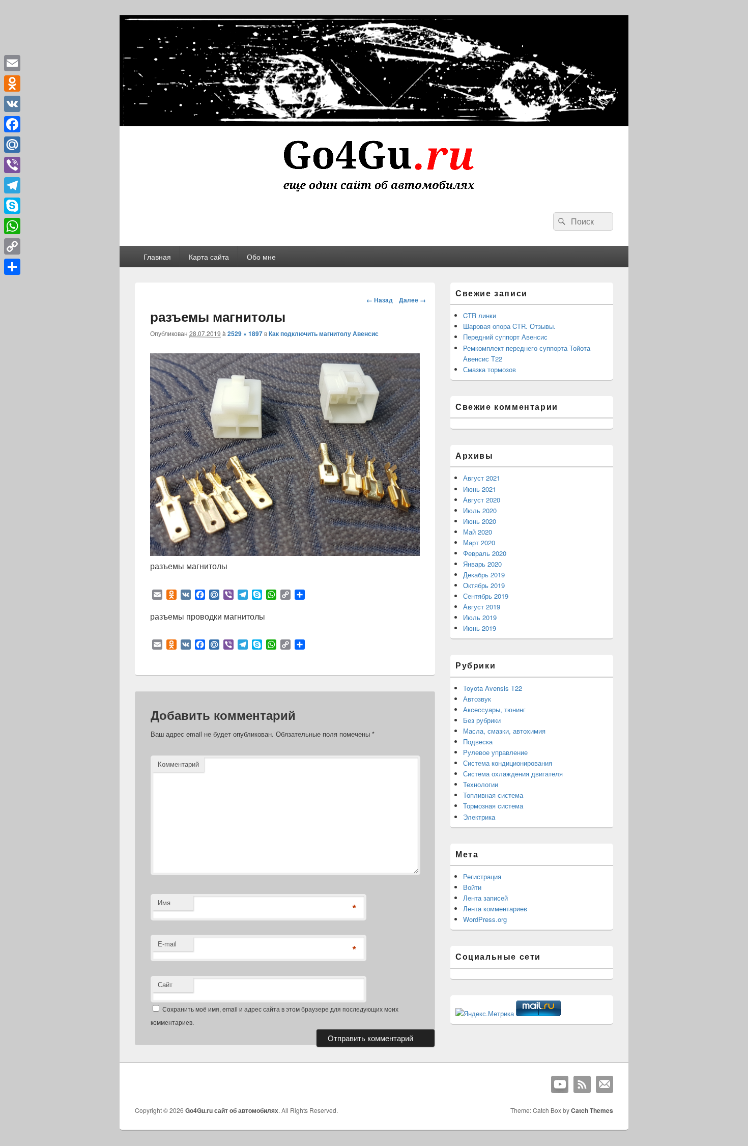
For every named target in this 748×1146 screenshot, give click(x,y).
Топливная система (493, 795)
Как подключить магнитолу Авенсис (324, 333)
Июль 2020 (480, 510)
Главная (157, 256)
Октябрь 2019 (484, 585)
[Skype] (12, 205)
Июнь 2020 (479, 521)
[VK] (12, 104)
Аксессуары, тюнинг (494, 709)
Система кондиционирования (507, 763)
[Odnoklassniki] (12, 83)
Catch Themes (592, 1110)
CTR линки (479, 315)
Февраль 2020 (484, 553)
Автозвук (477, 699)
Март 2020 (479, 542)
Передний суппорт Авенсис (505, 337)
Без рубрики (482, 720)
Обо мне (261, 256)
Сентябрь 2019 (485, 596)
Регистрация (482, 876)
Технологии (480, 784)
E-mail (167, 943)
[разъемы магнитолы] (285, 552)
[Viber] (12, 165)
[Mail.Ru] (12, 144)
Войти (472, 887)
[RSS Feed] (582, 1084)
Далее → (412, 299)
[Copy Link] (12, 246)
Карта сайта (209, 256)
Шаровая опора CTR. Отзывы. (509, 326)
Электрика (479, 817)
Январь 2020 (482, 564)
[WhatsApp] (12, 226)
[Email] (12, 63)
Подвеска (478, 741)
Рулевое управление (495, 752)
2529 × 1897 (245, 333)
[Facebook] (12, 124)
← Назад (379, 299)
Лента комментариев (495, 908)
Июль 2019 (480, 617)
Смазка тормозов (489, 369)
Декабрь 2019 (484, 574)
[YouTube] (559, 1084)
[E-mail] (604, 1084)
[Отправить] (12, 267)
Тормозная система (493, 805)
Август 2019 (481, 606)
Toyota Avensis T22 (492, 688)
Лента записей (485, 898)
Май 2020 (477, 532)
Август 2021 (481, 478)
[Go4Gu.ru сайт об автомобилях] (374, 194)
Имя (164, 902)
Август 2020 (481, 500)
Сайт (165, 984)
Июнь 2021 (479, 489)
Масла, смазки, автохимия (504, 731)
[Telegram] (12, 185)
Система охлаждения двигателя (513, 773)
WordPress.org (485, 919)
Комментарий (178, 764)
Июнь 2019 (479, 628)
